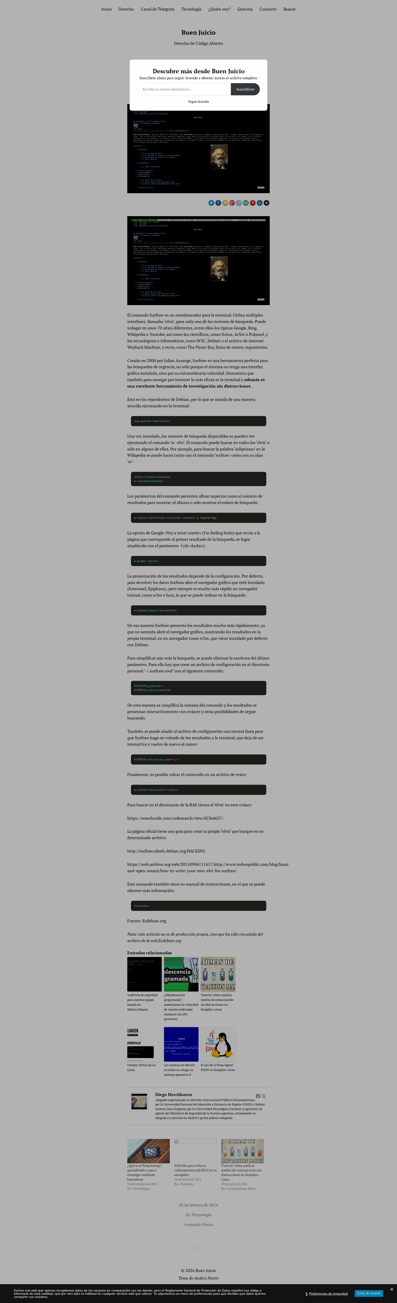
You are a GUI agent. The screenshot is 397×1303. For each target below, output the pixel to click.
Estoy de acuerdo (369, 1293)
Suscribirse (245, 89)
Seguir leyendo (198, 101)
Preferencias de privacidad (328, 1293)
